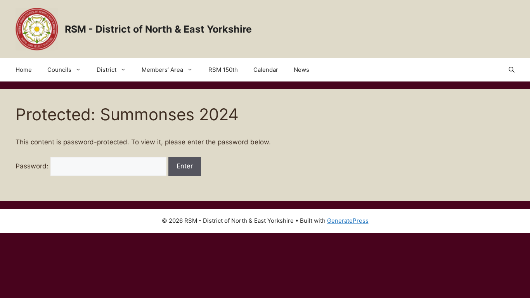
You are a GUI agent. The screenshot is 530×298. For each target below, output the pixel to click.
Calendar (265, 69)
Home (24, 69)
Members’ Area (162, 69)
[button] (511, 69)
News (301, 69)
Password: (33, 166)
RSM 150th (223, 69)
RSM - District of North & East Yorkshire (158, 29)
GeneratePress (348, 220)
